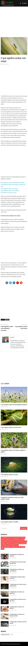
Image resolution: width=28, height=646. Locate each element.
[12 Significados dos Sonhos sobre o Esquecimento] (5, 584)
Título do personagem (5, 547)
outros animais (23, 543)
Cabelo (14, 537)
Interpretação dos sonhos (14, 644)
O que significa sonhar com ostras (9, 474)
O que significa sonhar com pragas (9, 188)
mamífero (3, 543)
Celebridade (22, 537)
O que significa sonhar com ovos (9, 192)
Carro (18, 537)
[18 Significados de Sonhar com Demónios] (5, 554)
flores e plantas (4, 541)
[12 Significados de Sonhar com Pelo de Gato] (5, 622)
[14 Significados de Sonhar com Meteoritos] (5, 592)
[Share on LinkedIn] (14, 283)
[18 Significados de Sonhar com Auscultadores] (5, 569)
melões (7, 543)
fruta (9, 541)
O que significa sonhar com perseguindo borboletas (14, 404)
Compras (7, 539)
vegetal (14, 547)
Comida (2, 539)
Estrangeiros (16, 539)
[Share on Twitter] (10, 283)
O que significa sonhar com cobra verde (11, 427)
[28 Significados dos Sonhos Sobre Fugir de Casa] (5, 562)
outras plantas (16, 543)
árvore (23, 547)
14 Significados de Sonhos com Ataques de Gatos (17, 615)
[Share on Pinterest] (17, 283)
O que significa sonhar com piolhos (9, 522)
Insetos (7, 319)
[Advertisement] (14, 21)
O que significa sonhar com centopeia (10, 190)
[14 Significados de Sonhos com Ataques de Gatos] (5, 614)
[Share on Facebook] (7, 283)
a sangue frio (5, 537)
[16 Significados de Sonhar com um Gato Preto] (5, 599)
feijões (23, 539)
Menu (25, 3)
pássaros (5, 545)
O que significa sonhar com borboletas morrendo (13, 182)
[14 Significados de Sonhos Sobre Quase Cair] (5, 577)
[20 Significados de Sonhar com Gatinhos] (5, 607)
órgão (2, 548)
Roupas (13, 545)
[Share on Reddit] (21, 283)
